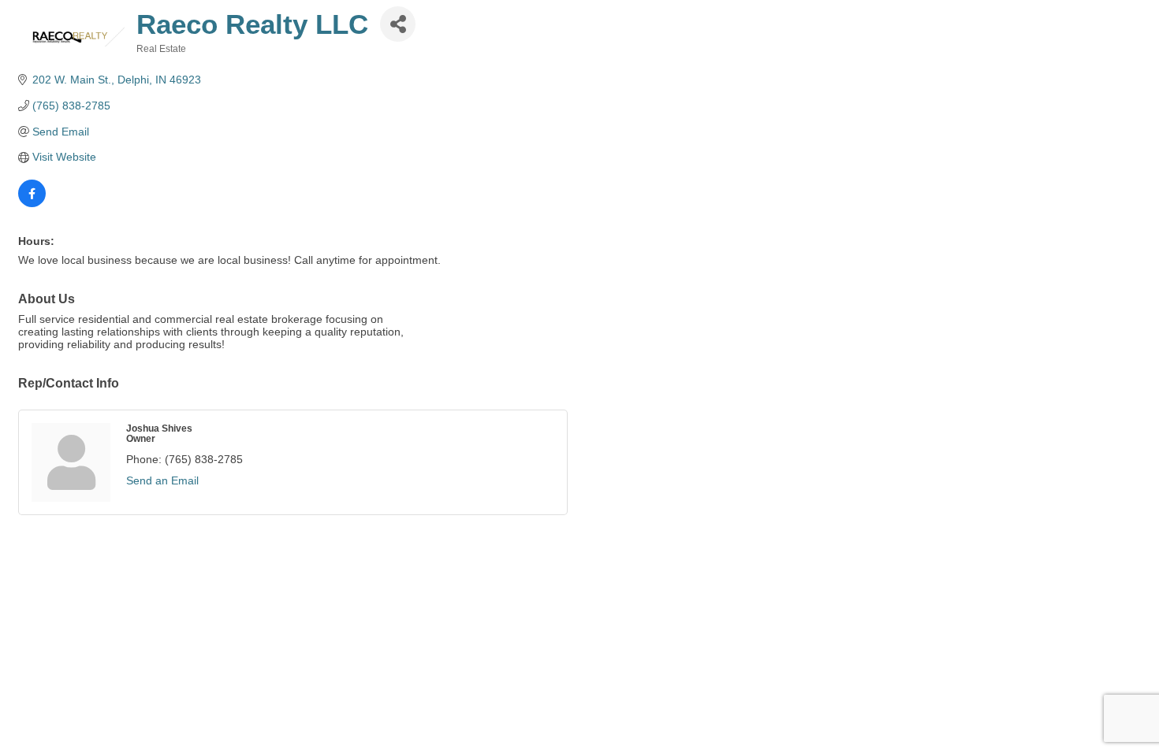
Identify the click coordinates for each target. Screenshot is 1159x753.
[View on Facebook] (32, 203)
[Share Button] (398, 24)
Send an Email (162, 480)
